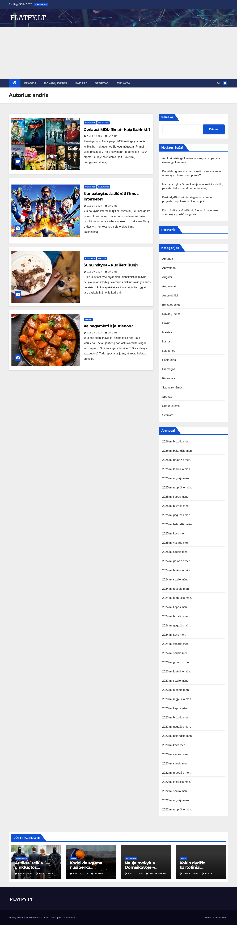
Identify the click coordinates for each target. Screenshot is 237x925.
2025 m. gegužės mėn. (176, 515)
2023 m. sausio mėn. (175, 763)
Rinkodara (168, 378)
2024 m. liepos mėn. (175, 607)
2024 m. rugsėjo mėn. (175, 588)
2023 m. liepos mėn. (175, 708)
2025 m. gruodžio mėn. (176, 459)
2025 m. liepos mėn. (175, 496)
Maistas (81, 83)
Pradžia (30, 83)
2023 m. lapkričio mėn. (176, 671)
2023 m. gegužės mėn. (176, 726)
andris (112, 136)
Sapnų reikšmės (172, 387)
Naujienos (103, 123)
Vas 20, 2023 (94, 272)
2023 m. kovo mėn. (174, 745)
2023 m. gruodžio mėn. (176, 662)
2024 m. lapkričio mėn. (176, 570)
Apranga (167, 258)
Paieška (167, 117)
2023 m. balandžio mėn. (177, 735)
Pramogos (168, 369)
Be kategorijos (171, 304)
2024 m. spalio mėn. (175, 579)
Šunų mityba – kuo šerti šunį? (111, 265)
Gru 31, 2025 (190, 873)
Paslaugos (103, 187)
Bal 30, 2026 (80, 873)
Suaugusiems (171, 405)
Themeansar (68, 917)
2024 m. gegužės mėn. (176, 625)
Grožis (166, 323)
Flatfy (98, 873)
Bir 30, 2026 (25, 873)
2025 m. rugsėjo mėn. (175, 478)
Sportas (102, 83)
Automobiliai (170, 295)
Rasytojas (46, 873)
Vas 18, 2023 (94, 333)
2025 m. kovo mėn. (174, 533)
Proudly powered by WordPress (25, 917)
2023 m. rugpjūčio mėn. (177, 699)
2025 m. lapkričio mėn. (176, 469)
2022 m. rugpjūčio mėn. (177, 809)
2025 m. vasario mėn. (175, 542)
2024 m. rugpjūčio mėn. (177, 597)
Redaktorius (158, 873)
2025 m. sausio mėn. (175, 551)
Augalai (167, 277)
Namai (166, 341)
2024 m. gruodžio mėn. (176, 561)
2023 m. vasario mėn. (175, 754)
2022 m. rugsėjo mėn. (175, 800)
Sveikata (123, 83)
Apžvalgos (90, 123)
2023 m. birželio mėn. (175, 717)
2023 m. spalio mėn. (175, 680)
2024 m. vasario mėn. (175, 643)
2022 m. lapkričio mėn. (176, 781)
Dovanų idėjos (55, 83)
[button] (218, 83)
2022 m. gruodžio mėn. (176, 772)
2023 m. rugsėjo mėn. (175, 689)
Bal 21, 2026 (135, 873)
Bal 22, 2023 (94, 136)
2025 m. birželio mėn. (175, 505)
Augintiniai (90, 258)
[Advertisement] (118, 52)
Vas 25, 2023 (94, 206)
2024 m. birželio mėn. (175, 616)
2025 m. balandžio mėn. (177, 524)
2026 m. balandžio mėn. (177, 450)
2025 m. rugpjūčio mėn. (177, 487)
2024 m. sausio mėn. (175, 653)
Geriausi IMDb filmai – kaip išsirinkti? (117, 129)
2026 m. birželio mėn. (175, 441)
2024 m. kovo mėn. (174, 634)
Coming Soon (220, 917)
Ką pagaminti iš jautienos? (108, 326)
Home (208, 917)
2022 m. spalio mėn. (175, 791)
